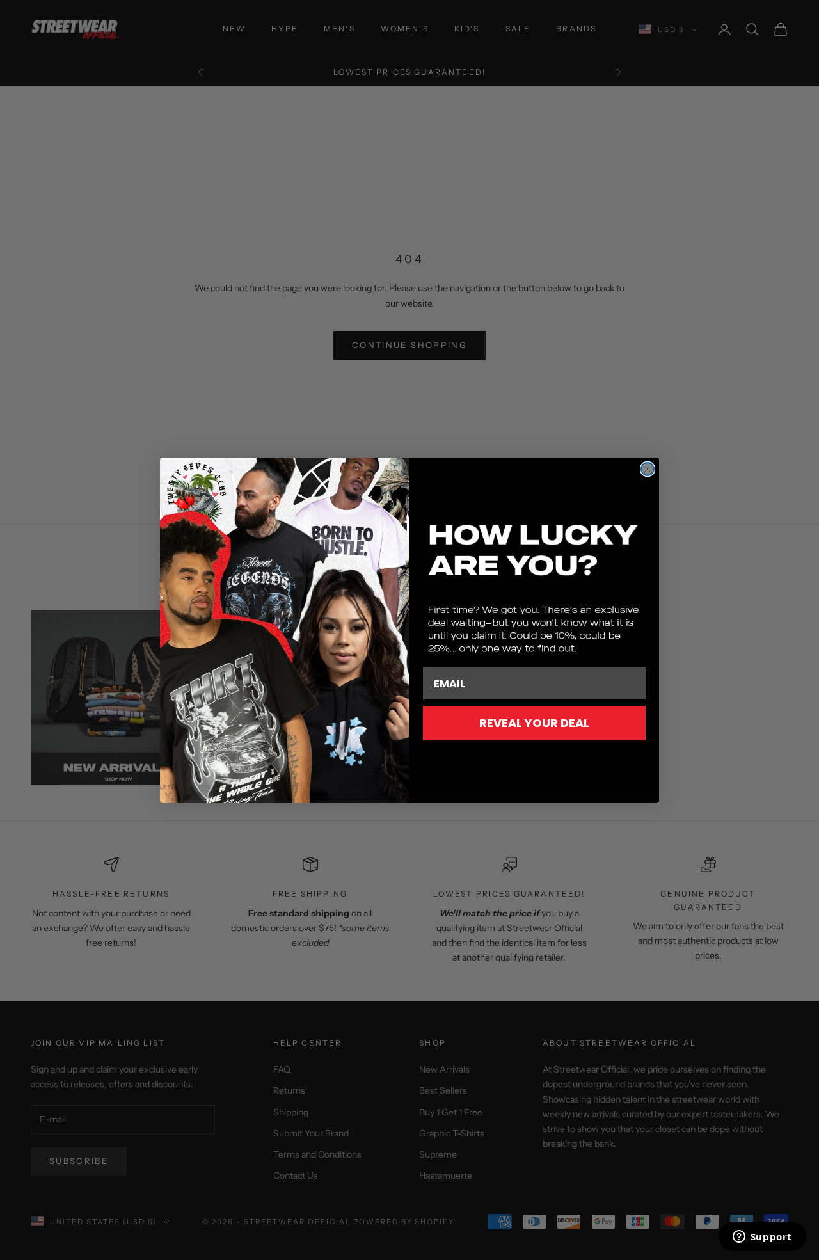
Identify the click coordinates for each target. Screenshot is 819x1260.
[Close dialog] (647, 469)
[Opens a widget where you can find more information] (762, 1238)
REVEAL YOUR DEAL (534, 723)
